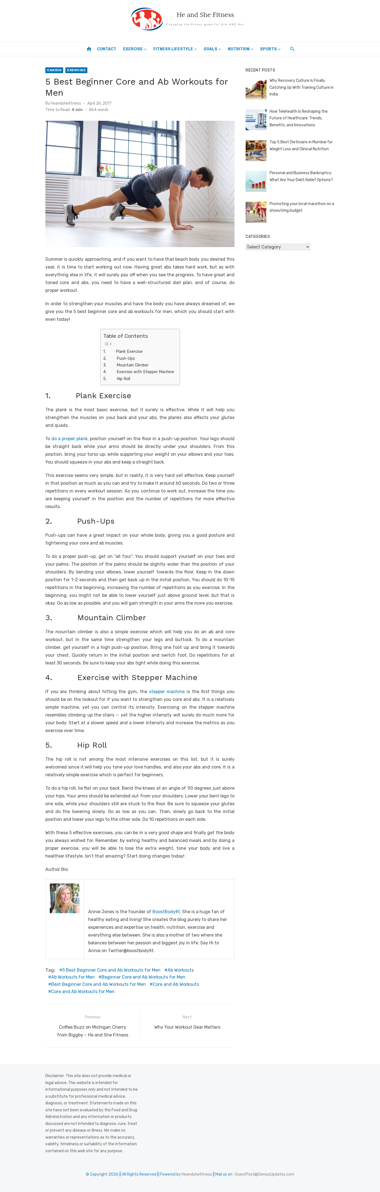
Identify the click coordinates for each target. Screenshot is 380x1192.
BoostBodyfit (166, 911)
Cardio (54, 70)
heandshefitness (66, 103)
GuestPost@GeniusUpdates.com (264, 1174)
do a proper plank (69, 438)
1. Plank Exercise (123, 351)
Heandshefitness (197, 1174)
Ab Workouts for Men (73, 977)
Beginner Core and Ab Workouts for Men (143, 977)
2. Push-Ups (119, 358)
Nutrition (239, 49)
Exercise (133, 49)
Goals (210, 49)
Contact (106, 49)
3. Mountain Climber (126, 365)
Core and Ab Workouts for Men (83, 991)
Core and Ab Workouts (176, 984)
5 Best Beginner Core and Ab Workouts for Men (111, 970)
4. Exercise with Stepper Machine (138, 371)
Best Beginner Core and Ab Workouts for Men (98, 984)
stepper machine (167, 691)
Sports (268, 49)
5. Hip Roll (116, 378)
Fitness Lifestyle (173, 49)
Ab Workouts (180, 970)
